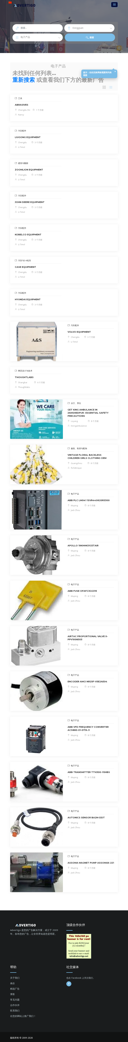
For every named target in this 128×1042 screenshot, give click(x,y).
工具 (20, 98)
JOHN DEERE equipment (29, 202)
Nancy (21, 114)
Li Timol (21, 147)
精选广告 (15, 988)
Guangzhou (76, 463)
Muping (74, 505)
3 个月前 (38, 142)
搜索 (91, 37)
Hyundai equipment (28, 299)
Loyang (74, 421)
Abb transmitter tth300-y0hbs (89, 772)
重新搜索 (23, 79)
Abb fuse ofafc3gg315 (82, 591)
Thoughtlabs (24, 387)
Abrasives (21, 104)
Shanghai (22, 382)
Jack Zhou (75, 510)
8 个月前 (95, 421)
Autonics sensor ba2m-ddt (86, 817)
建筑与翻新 (23, 163)
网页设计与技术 (25, 370)
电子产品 (74, 493)
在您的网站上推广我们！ (23, 1016)
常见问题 (15, 999)
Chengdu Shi (24, 110)
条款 (12, 983)
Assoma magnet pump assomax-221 (91, 862)
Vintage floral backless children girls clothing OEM (87, 456)
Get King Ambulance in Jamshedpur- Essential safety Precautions (88, 412)
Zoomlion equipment (29, 169)
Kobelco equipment (28, 234)
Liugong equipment (28, 137)
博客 (12, 994)
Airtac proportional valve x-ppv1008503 (88, 638)
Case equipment (25, 267)
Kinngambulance (78, 425)
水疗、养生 (75, 403)
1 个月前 (39, 110)
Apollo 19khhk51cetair (83, 545)
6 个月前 (41, 382)
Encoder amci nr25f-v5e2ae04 (87, 681)
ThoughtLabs (24, 377)
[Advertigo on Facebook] (68, 983)
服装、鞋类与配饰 (78, 448)
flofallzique (76, 467)
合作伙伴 (15, 1005)
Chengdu (22, 142)
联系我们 (15, 1010)
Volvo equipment (79, 331)
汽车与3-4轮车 (24, 260)
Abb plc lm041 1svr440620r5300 (89, 500)
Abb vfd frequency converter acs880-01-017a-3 (88, 728)
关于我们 (15, 977)
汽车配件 (22, 130)
